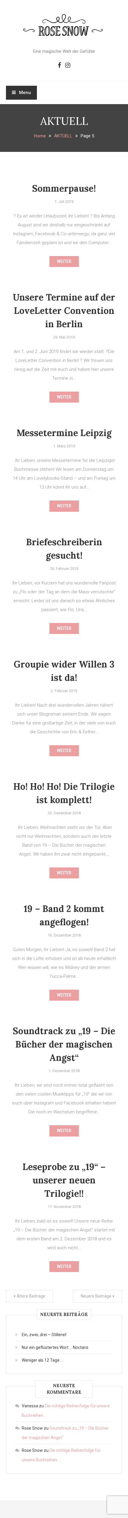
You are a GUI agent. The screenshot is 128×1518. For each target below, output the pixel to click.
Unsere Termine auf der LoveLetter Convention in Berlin (64, 311)
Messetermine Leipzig (64, 432)
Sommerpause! (64, 188)
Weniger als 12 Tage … (42, 1360)
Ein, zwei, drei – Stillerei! (44, 1334)
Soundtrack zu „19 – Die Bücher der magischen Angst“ (64, 1044)
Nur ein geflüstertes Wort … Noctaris (55, 1347)
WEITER (64, 261)
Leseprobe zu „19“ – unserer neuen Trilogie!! (64, 1180)
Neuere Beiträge (96, 1296)
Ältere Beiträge (31, 1296)
